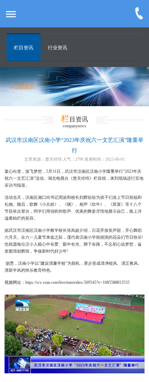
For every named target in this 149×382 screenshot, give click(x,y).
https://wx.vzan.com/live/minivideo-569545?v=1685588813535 (77, 282)
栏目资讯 (23, 47)
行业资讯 (57, 47)
